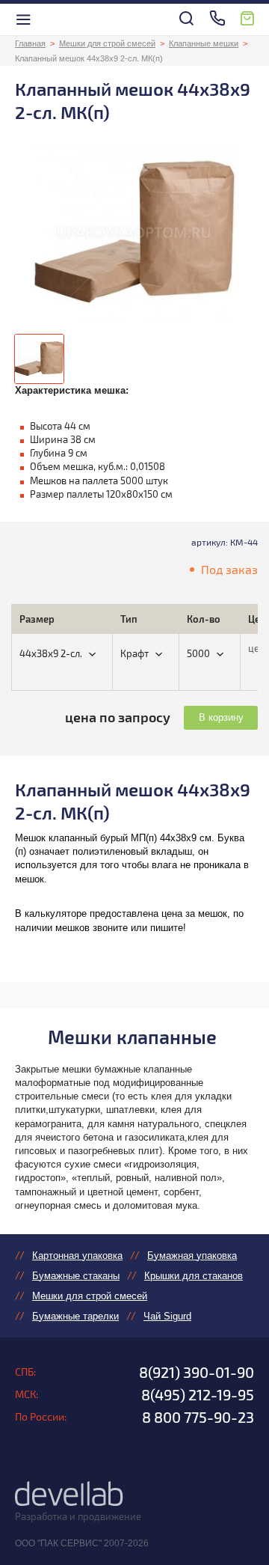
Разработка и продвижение (78, 1516)
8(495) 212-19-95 (197, 1394)
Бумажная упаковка (192, 1255)
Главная (30, 43)
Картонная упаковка (77, 1255)
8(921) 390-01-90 (196, 1372)
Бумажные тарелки (75, 1316)
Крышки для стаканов (193, 1275)
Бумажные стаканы (76, 1275)
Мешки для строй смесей (107, 43)
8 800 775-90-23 (198, 1417)
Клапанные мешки (203, 43)
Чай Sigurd (167, 1316)
